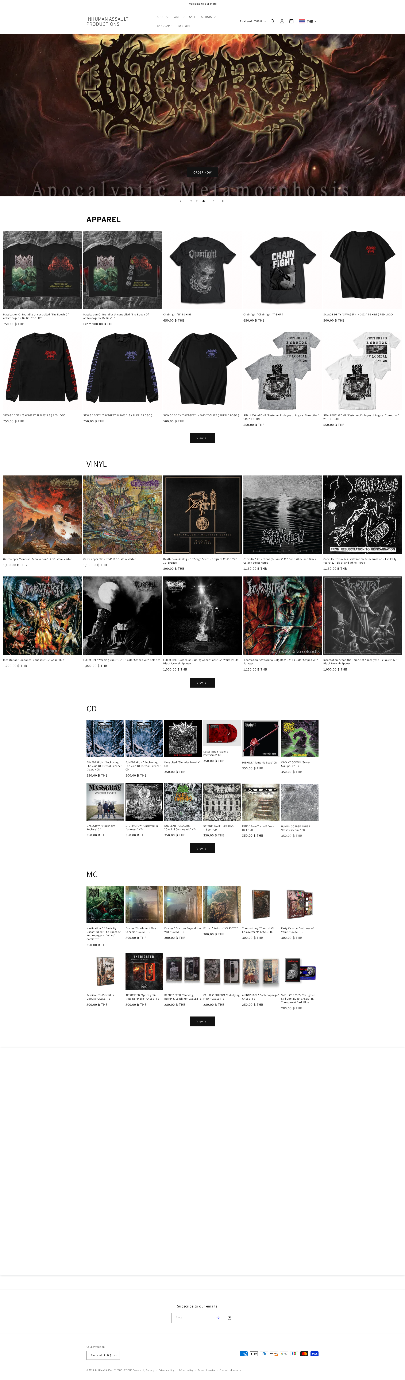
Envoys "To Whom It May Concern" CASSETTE (141, 930)
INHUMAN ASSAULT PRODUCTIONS (113, 1370)
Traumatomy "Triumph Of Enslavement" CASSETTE (258, 930)
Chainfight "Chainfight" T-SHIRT (263, 314)
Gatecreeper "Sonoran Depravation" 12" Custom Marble (37, 559)
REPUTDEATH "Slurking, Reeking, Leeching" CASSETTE (182, 997)
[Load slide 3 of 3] (203, 201)
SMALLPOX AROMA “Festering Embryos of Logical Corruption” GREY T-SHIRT (281, 417)
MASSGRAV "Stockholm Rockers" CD (100, 827)
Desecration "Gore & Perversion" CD (215, 753)
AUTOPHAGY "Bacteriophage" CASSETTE (260, 997)
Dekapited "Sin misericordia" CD (182, 764)
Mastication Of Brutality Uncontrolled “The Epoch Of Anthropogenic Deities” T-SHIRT (36, 316)
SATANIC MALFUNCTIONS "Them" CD (218, 827)
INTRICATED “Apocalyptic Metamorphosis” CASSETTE (142, 997)
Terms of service (206, 1370)
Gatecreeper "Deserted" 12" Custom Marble (109, 559)
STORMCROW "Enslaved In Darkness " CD (142, 827)
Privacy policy (166, 1370)
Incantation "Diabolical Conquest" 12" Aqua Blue (33, 660)
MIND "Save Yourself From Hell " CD (258, 827)
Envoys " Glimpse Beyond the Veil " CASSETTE (182, 930)
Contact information (231, 1370)
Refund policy (185, 1370)
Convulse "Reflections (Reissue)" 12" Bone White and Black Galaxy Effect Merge (279, 560)
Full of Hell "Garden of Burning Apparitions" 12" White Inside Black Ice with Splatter (200, 661)
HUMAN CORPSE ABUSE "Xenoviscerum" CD (295, 827)
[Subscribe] (218, 1318)
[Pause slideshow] (224, 201)
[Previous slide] (180, 201)
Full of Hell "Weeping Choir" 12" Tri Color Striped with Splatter (121, 660)
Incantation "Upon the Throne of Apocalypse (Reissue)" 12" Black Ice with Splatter (360, 661)
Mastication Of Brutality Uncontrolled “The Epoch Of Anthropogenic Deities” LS (116, 316)
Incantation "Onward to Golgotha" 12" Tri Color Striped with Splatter (280, 661)
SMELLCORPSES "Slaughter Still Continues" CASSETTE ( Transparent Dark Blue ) (298, 999)
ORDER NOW (202, 172)
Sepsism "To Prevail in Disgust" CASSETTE (100, 997)
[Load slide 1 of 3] (191, 201)
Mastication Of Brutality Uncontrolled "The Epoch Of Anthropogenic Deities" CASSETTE (104, 934)
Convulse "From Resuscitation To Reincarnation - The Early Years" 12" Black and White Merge (359, 560)
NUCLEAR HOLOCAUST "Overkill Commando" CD (180, 827)
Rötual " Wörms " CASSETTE (220, 928)
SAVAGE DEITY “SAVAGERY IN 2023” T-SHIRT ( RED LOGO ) (358, 314)
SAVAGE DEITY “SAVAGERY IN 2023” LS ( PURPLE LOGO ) (117, 415)
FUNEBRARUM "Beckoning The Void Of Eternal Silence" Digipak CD (104, 766)
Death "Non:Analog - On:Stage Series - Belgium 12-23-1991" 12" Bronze (200, 560)
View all (203, 438)
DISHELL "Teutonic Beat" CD (259, 762)
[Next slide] (214, 201)
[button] (162, 16)
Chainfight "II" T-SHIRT (177, 314)
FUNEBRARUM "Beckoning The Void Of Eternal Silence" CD (143, 766)
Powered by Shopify (144, 1370)
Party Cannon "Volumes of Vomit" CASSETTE (297, 930)
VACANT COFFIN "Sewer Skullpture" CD (295, 764)
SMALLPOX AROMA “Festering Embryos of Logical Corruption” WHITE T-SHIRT (361, 417)
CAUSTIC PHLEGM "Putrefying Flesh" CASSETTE (221, 997)
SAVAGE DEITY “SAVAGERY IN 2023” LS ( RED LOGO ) (35, 415)
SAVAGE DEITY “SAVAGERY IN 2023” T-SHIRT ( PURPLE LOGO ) (201, 415)
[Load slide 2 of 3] (197, 201)
